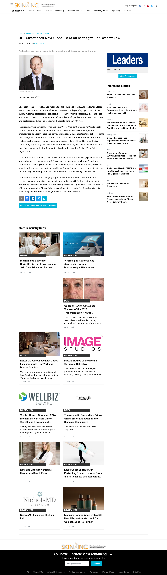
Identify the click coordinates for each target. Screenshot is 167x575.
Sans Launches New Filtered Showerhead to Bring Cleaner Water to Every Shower (120, 199)
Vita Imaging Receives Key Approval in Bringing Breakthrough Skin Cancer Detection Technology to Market (82, 264)
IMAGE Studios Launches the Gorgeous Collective (80, 362)
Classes (109, 150)
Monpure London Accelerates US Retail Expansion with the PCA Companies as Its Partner (83, 518)
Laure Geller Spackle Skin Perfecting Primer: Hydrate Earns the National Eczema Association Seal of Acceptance (83, 473)
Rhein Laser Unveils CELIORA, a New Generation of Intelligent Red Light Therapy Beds (121, 171)
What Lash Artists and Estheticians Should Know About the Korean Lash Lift (122, 110)
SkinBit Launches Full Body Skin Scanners (121, 95)
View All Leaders (127, 76)
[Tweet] (38, 198)
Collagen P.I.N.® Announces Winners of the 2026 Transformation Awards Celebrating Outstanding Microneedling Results (80, 309)
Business (30, 33)
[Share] (27, 198)
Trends (109, 104)
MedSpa (23, 356)
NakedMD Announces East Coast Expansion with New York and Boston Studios (39, 364)
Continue (96, 563)
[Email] (21, 198)
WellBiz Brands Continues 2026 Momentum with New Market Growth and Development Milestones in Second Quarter (38, 419)
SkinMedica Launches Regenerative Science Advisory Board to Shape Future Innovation (121, 141)
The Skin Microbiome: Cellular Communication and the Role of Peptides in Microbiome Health (121, 125)
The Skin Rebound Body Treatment (118, 184)
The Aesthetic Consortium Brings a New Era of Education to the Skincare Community (83, 419)
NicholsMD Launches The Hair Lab (37, 517)
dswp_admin (39, 43)
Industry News (43, 33)
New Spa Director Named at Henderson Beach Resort (36, 471)
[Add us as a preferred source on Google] (44, 198)
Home (21, 33)
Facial (66, 301)
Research (110, 119)
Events (67, 410)
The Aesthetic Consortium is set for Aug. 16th (82, 428)
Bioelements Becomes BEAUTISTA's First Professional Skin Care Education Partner (121, 156)
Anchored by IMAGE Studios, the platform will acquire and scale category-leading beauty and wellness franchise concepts (83, 371)
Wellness (110, 193)
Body (108, 165)
